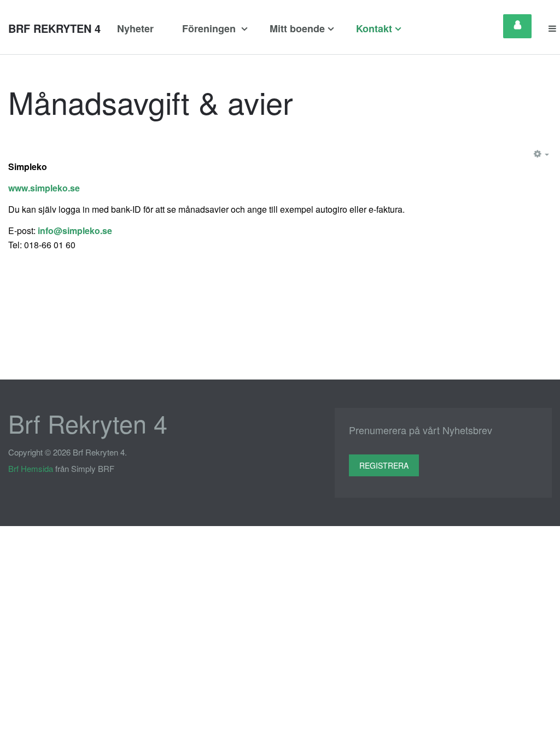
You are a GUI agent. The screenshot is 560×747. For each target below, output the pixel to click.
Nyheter (135, 28)
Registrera (384, 465)
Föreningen (210, 28)
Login (517, 26)
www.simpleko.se (44, 188)
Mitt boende (297, 28)
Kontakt (374, 28)
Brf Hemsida (30, 468)
